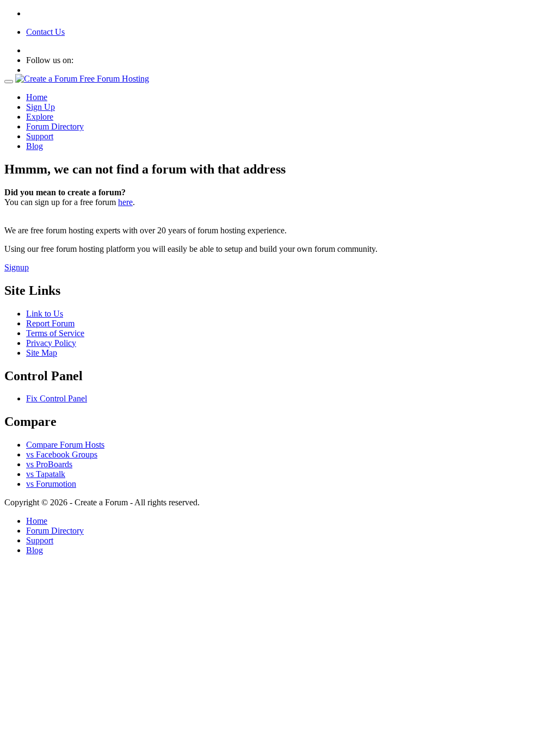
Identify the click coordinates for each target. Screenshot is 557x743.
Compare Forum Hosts (65, 444)
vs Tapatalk (45, 474)
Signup (16, 267)
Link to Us (44, 313)
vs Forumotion (51, 483)
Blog (34, 146)
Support (39, 136)
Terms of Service (55, 333)
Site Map (41, 352)
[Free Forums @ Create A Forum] (82, 78)
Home (36, 97)
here (125, 202)
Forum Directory (55, 126)
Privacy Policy (51, 343)
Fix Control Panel (56, 398)
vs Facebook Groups (61, 454)
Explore (39, 116)
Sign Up (40, 107)
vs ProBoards (49, 464)
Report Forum (50, 323)
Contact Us (45, 31)
